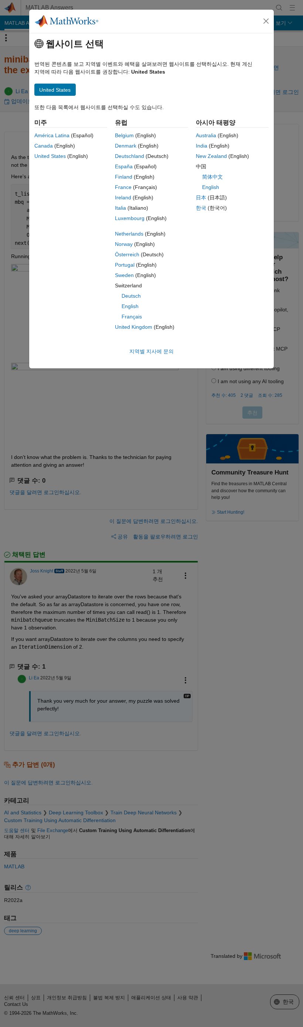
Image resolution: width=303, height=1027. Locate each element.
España (124, 166)
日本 (201, 197)
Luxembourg (129, 218)
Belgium (124, 135)
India (201, 146)
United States (50, 156)
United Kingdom (133, 327)
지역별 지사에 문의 (151, 351)
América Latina (51, 135)
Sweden (124, 275)
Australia (206, 135)
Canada (43, 146)
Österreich (127, 254)
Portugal (125, 265)
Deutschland (129, 156)
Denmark (125, 146)
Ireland (123, 197)
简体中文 (212, 177)
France (123, 187)
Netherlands (129, 234)
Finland (123, 177)
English (130, 306)
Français (132, 317)
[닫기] (266, 21)
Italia (120, 208)
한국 (201, 208)
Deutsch (131, 296)
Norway (124, 244)
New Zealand (211, 156)
